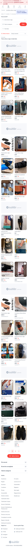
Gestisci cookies (5, 495)
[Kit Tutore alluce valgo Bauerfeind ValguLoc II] (21, 64)
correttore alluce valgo (11, 10)
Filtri (23, 24)
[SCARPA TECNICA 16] (7, 168)
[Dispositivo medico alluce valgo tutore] (7, 413)
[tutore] (21, 249)
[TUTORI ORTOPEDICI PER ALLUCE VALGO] (7, 331)
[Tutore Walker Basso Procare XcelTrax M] (21, 87)
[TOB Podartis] (21, 390)
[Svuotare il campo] (25, 20)
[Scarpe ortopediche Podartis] (21, 436)
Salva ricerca (6, 33)
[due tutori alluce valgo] (21, 190)
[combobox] (14, 20)
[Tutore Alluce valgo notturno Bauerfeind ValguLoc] (7, 64)
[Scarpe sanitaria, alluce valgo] (7, 354)
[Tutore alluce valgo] (21, 111)
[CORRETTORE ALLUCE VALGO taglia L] (7, 87)
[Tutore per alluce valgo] (7, 390)
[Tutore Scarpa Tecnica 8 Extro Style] (21, 354)
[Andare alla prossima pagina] (18, 451)
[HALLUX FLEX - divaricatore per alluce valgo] (7, 226)
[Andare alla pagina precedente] (9, 451)
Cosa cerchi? (4, 16)
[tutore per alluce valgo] (21, 331)
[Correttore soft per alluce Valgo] (21, 307)
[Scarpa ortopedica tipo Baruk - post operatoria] (7, 111)
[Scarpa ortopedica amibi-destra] (7, 249)
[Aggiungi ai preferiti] (11, 55)
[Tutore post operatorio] (21, 272)
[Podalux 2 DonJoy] (7, 272)
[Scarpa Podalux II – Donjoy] (21, 413)
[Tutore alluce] (21, 226)
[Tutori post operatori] (7, 436)
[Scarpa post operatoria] (21, 168)
